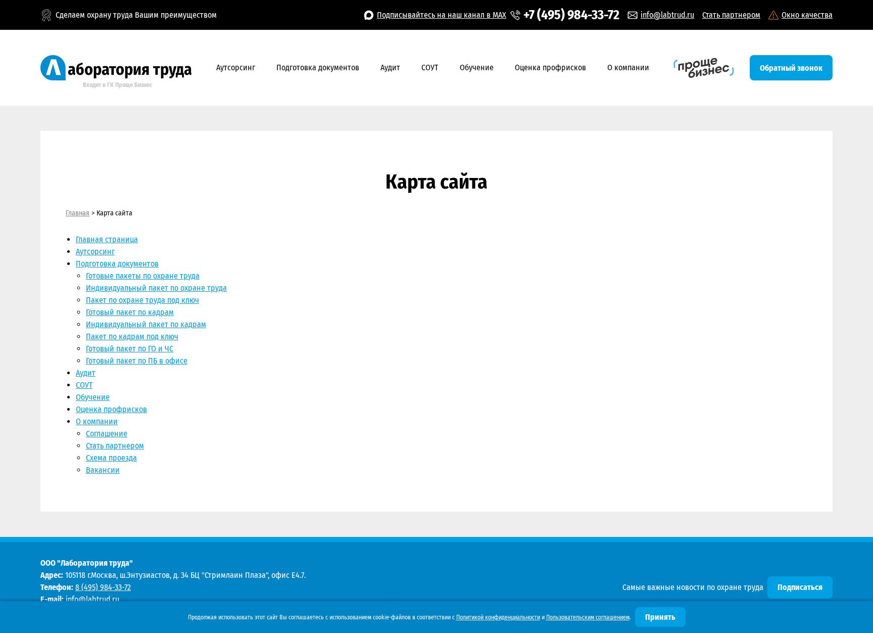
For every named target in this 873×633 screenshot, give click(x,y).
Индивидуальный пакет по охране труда (156, 288)
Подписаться (800, 587)
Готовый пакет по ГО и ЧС (129, 348)
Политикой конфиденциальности (498, 617)
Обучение (477, 67)
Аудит (390, 67)
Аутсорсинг (235, 67)
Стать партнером (731, 15)
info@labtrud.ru (667, 15)
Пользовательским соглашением (587, 617)
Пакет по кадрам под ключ (132, 336)
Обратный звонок (791, 68)
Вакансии (103, 470)
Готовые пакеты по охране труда (143, 276)
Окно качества (807, 15)
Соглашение (106, 433)
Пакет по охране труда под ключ (142, 300)
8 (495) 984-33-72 (103, 587)
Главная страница (107, 239)
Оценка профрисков (550, 67)
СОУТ (429, 67)
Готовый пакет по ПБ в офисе (136, 361)
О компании (628, 67)
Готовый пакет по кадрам (130, 312)
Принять (660, 617)
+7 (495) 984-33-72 (571, 15)
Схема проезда (111, 458)
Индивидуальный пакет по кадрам (146, 324)
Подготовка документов (317, 67)
